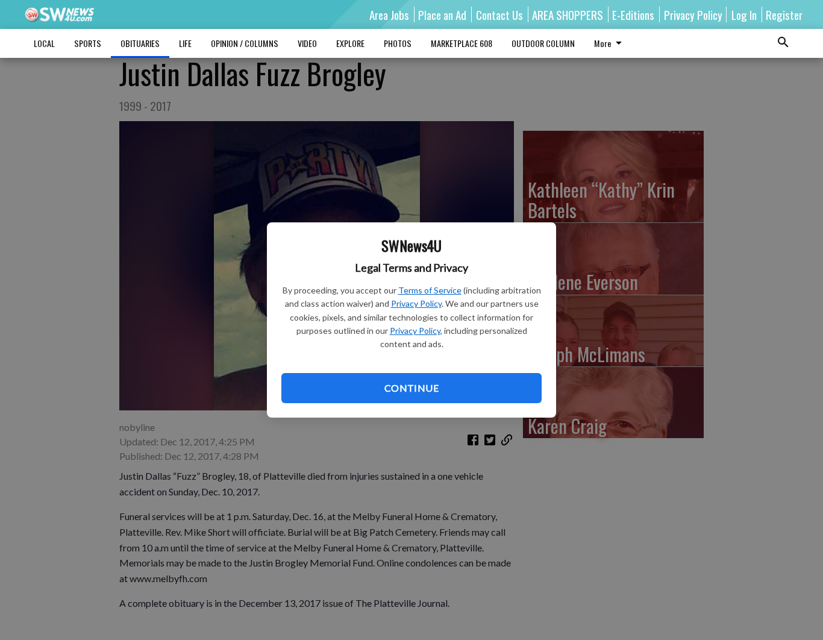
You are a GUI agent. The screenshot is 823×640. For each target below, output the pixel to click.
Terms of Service (430, 290)
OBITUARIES (140, 43)
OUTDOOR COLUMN (543, 43)
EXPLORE (350, 43)
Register (784, 14)
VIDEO (307, 43)
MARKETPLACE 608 (461, 43)
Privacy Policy (416, 303)
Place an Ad (442, 14)
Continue (411, 388)
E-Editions (633, 14)
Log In (744, 14)
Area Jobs (389, 14)
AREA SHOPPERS (567, 14)
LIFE (185, 43)
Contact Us (499, 14)
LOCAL (44, 43)
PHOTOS (397, 43)
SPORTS (87, 43)
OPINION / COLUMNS (244, 43)
